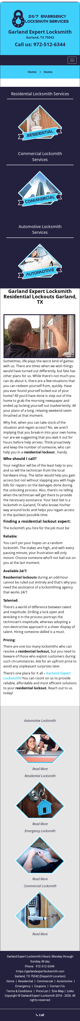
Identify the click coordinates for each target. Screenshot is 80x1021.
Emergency (22, 986)
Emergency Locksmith (40, 831)
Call (41, 1015)
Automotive (64, 981)
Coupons (40, 986)
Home (32, 72)
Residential (25, 981)
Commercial (45, 981)
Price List (42, 991)
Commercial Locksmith (40, 886)
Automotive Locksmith (40, 720)
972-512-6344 (49, 44)
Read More (40, 769)
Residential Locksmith (40, 776)
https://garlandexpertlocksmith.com (40, 971)
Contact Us (57, 986)
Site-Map (58, 991)
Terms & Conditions (19, 991)
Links (70, 991)
